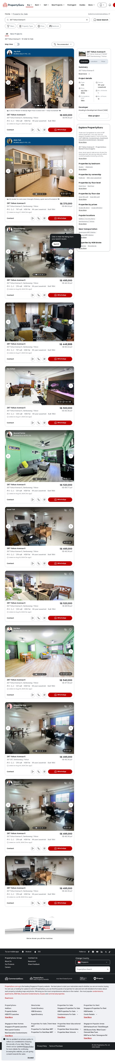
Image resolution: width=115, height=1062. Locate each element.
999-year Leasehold (94, 178)
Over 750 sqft (83, 197)
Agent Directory (37, 1014)
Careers (8, 967)
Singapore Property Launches (16, 1027)
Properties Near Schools (67, 1032)
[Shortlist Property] (70, 60)
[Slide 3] (35, 105)
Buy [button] (28, 5)
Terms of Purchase (56, 1046)
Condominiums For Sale (66, 1014)
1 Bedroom (89, 167)
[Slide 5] (39, 105)
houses (42, 994)
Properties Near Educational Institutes (69, 1025)
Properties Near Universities (68, 1029)
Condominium (94, 138)
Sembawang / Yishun (86, 221)
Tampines (82, 246)
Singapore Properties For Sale (69, 1008)
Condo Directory (37, 1008)
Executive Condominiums (30, 994)
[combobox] (47, 19)
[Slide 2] (33, 105)
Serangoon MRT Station (87, 232)
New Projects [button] (57, 5)
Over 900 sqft (95, 197)
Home (7, 14)
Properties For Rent (91, 1005)
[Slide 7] (43, 105)
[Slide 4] (37, 105)
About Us (8, 961)
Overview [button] (84, 61)
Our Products (9, 964)
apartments (9, 994)
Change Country (82, 958)
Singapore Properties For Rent (95, 1008)
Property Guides (11, 1011)
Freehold (82, 178)
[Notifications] (110, 5)
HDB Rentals (88, 1011)
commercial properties (56, 994)
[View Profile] (19, 52)
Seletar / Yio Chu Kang (87, 219)
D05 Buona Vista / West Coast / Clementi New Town (95, 1031)
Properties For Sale (65, 1005)
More (90, 5)
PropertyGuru (10, 1005)
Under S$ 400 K (84, 208)
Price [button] (103, 61)
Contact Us (32, 958)
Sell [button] (45, 5)
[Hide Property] (65, 60)
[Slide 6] (44, 274)
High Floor (82, 186)
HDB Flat (85, 138)
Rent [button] (37, 5)
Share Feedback (34, 964)
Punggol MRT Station (86, 235)
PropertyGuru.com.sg (12, 986)
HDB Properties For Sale (66, 1011)
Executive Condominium (87, 140)
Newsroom (32, 961)
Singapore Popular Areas (94, 1024)
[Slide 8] (45, 105)
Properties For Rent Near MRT (42, 1032)
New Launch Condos (12, 1030)
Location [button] (94, 61)
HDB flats (17, 994)
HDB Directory (36, 1011)
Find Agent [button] (71, 5)
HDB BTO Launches (12, 1014)
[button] (7, 34)
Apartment (104, 138)
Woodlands (92, 246)
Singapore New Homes (14, 1024)
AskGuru (8, 1008)
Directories (35, 1005)
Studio (81, 167)
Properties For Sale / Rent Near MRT (43, 1025)
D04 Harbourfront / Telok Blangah (96, 1027)
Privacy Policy (28, 1047)
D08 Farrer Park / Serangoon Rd (95, 1035)
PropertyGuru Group (13, 958)
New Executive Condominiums (16, 1033)
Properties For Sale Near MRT (42, 1029)
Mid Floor (91, 186)
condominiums (97, 991)
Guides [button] (82, 5)
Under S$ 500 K (96, 208)
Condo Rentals (89, 1014)
